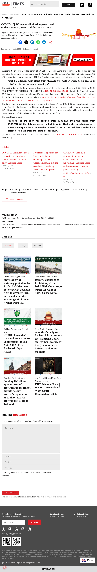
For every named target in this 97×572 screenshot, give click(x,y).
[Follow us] (3, 529)
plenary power (62, 189)
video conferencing (17, 192)
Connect (68, 5)
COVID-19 (38, 189)
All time (37, 245)
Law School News (42, 378)
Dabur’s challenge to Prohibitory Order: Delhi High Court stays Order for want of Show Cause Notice (48, 286)
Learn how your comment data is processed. (49, 497)
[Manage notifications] (5, 567)
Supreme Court (78, 189)
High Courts (20, 276)
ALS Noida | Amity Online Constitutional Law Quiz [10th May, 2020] (28, 216)
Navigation (48, 569)
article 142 (13, 189)
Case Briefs (9, 276)
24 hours (8, 245)
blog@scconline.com (57, 516)
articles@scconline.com (81, 516)
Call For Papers (10, 329)
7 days (23, 245)
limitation (49, 189)
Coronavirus (26, 189)
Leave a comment (16, 199)
